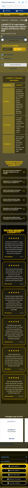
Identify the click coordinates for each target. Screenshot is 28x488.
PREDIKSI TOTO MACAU (15, 478)
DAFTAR (7, 15)
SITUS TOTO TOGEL (15, 474)
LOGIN (21, 15)
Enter (19, 49)
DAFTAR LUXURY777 (15, 470)
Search (3, 6)
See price (11, 438)
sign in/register (13, 68)
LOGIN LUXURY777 (14, 465)
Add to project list (15, 65)
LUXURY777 (19, 85)
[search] (14, 6)
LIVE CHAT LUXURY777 (14, 483)
